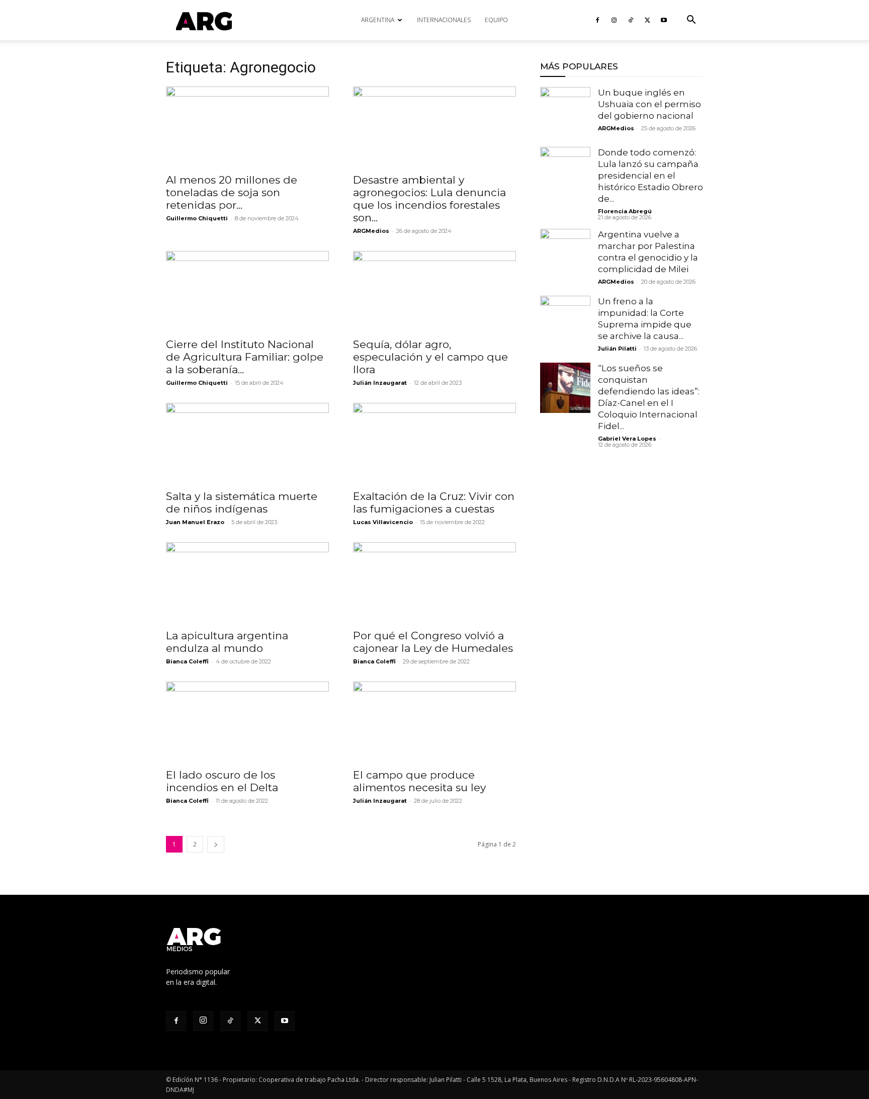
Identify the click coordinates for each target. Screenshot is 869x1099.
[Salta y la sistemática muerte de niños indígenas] (247, 443)
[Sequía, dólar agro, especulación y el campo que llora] (434, 291)
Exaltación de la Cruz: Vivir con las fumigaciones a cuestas (433, 502)
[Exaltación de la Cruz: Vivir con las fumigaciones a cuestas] (434, 443)
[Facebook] (597, 20)
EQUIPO (496, 20)
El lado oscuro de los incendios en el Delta (222, 781)
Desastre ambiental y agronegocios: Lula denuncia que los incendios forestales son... (429, 199)
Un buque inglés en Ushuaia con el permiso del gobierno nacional (649, 104)
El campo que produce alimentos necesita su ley (419, 781)
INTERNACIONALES (444, 20)
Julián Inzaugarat (380, 382)
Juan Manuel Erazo (195, 522)
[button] (691, 21)
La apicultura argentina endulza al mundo (227, 641)
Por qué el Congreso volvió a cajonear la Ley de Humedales (433, 641)
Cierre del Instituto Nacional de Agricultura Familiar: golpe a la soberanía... (244, 357)
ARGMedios (371, 230)
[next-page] (215, 844)
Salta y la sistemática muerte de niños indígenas (241, 502)
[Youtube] (663, 20)
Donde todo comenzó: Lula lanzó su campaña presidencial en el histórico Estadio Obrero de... (650, 175)
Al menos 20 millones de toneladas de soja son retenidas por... (231, 192)
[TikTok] (630, 20)
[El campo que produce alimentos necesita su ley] (434, 722)
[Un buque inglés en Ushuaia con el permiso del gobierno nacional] (565, 112)
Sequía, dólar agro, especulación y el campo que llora (430, 357)
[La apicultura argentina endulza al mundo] (247, 582)
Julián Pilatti (617, 348)
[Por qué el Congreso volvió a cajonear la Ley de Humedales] (434, 582)
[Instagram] (614, 20)
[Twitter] (647, 20)
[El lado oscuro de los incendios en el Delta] (247, 722)
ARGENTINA (377, 20)
